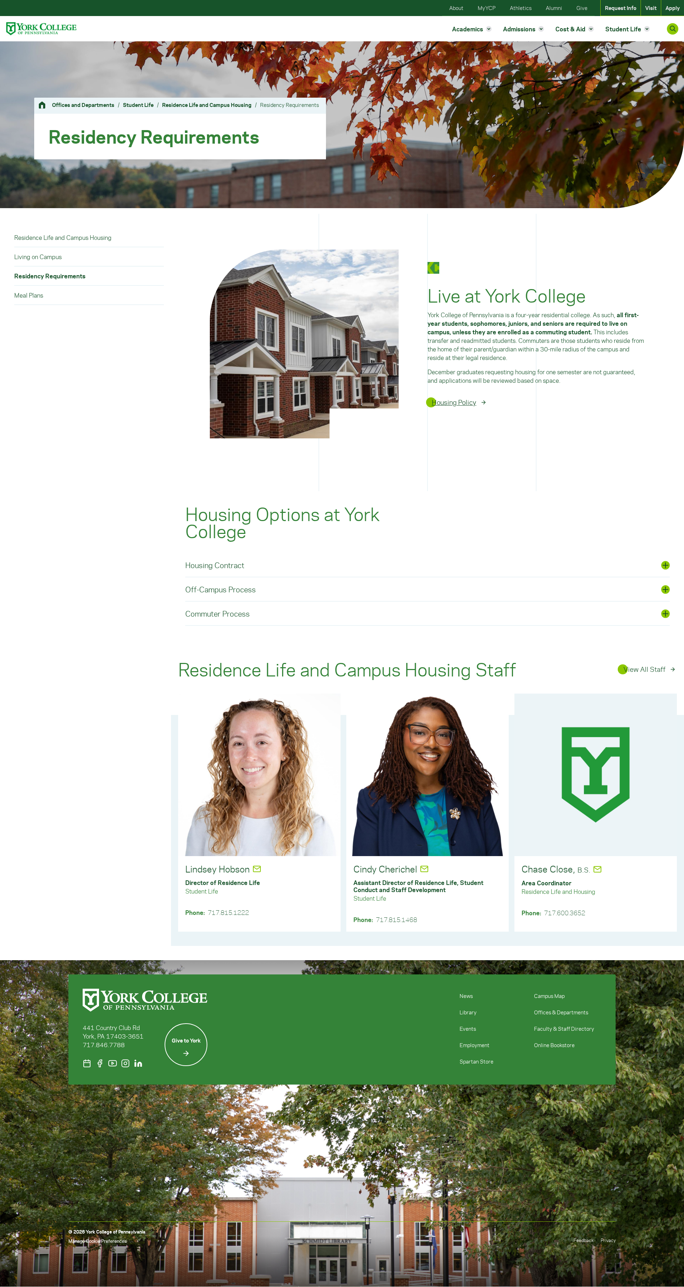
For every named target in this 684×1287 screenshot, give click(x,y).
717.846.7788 (104, 1045)
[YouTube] (112, 1063)
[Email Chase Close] (597, 869)
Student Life (138, 104)
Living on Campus (38, 257)
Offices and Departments (83, 104)
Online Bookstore (554, 1045)
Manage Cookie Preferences (97, 1241)
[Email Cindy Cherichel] (424, 869)
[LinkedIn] (138, 1063)
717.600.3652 (564, 913)
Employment (474, 1045)
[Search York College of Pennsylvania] (672, 29)
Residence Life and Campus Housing (207, 104)
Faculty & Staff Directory (564, 1028)
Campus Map (549, 995)
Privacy (608, 1240)
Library (468, 1012)
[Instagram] (125, 1063)
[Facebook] (99, 1063)
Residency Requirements (50, 276)
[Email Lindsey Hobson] (257, 869)
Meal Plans (28, 295)
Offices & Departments (561, 1012)
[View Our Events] (87, 1063)
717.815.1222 (228, 912)
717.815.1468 (396, 919)
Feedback (584, 1240)
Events (468, 1028)
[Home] (45, 105)
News (466, 995)
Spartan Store (476, 1061)
